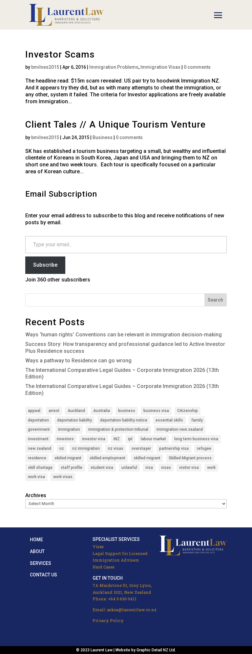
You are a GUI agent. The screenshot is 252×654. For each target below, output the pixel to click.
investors (65, 439)
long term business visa (196, 439)
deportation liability (74, 420)
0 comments (197, 67)
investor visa (93, 439)
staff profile (71, 467)
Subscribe (45, 265)
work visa (36, 476)
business (126, 410)
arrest (54, 410)
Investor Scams (60, 54)
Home (36, 539)
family (197, 420)
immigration (69, 429)
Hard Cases (104, 566)
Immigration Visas (160, 67)
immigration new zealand (180, 429)
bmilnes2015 (45, 67)
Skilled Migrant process (190, 458)
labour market (153, 439)
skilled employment (107, 458)
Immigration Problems (113, 67)
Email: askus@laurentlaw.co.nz (125, 609)
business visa (156, 410)
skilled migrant (147, 458)
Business (103, 137)
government (39, 429)
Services (40, 563)
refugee (204, 448)
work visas (63, 476)
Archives (35, 495)
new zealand (39, 448)
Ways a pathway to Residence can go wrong (78, 360)
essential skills (169, 420)
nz (61, 448)
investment (38, 439)
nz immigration (86, 448)
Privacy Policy (108, 620)
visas (166, 467)
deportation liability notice (123, 420)
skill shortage (40, 467)
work (211, 467)
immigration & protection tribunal (118, 429)
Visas (98, 546)
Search (215, 300)
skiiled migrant (67, 458)
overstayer (141, 448)
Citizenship (187, 410)
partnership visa (174, 448)
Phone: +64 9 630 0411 (114, 598)
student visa (102, 467)
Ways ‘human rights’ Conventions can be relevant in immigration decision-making (123, 334)
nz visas (115, 448)
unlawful (129, 467)
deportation (38, 420)
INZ (117, 439)
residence (37, 458)
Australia (101, 410)
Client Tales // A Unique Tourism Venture (115, 124)
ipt (130, 439)
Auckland (76, 410)
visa (149, 467)
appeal (34, 410)
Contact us (43, 574)
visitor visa (189, 467)
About (37, 551)
